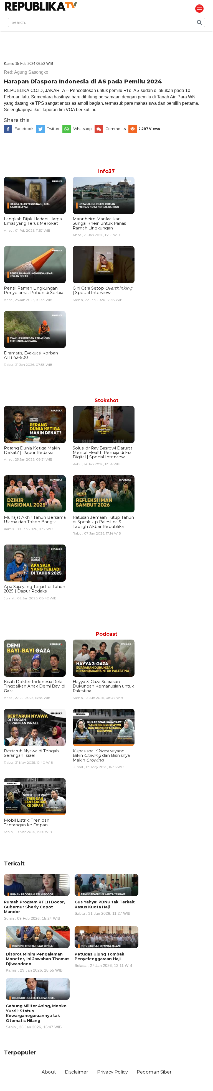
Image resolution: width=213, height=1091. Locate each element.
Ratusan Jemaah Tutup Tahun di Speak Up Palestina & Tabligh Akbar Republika (103, 522)
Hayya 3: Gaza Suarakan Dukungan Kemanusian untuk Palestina (103, 686)
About (49, 1072)
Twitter (53, 128)
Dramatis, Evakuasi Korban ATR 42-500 (31, 355)
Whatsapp (82, 128)
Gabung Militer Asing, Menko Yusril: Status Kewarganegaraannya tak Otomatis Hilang (36, 1016)
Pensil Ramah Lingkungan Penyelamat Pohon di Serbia (33, 290)
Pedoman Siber (154, 1072)
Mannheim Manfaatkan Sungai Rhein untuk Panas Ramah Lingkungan (99, 223)
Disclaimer (76, 1072)
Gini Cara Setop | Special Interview (102, 290)
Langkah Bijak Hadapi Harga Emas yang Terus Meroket (33, 221)
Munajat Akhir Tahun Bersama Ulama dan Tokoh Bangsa (35, 519)
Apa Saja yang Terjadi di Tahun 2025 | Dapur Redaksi (34, 589)
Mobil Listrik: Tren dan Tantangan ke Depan (26, 822)
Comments (115, 128)
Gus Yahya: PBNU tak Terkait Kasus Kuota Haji (105, 907)
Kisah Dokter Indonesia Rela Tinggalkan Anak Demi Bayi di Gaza (34, 686)
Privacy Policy (112, 1072)
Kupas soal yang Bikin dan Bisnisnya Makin (101, 755)
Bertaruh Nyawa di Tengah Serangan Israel (31, 753)
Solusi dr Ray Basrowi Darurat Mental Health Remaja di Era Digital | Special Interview (102, 453)
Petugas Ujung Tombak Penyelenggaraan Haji (103, 959)
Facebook (24, 128)
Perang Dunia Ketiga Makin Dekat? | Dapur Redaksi (32, 450)
